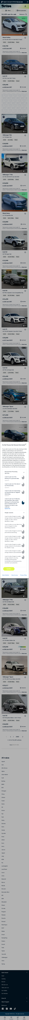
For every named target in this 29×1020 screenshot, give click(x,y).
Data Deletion (5, 575)
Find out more (19, 1)
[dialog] (14, 510)
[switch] (23, 477)
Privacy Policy (23, 575)
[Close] (26, 445)
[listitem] (14, 472)
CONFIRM (9, 569)
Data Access (14, 575)
